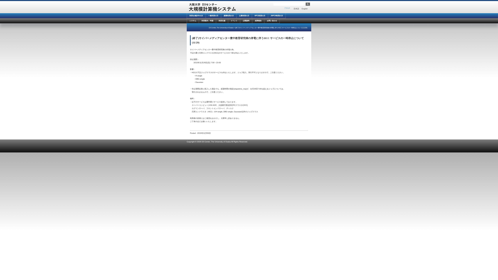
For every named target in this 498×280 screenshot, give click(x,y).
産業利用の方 (229, 16)
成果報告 (258, 21)
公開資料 (246, 21)
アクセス (287, 8)
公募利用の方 (244, 16)
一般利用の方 (213, 16)
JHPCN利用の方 (277, 16)
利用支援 (222, 21)
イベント (234, 21)
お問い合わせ (272, 21)
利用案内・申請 (207, 21)
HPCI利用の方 (260, 16)
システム (192, 21)
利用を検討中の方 (196, 16)
